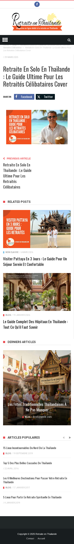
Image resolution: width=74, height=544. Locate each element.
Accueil (41, 538)
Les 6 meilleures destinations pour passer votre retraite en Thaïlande (35, 480)
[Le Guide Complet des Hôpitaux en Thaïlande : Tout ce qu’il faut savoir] (37, 292)
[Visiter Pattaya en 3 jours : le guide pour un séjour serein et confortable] (37, 229)
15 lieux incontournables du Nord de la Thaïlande (29, 448)
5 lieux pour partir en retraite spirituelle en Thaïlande (32, 497)
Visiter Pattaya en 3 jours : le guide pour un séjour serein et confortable (35, 261)
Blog (8, 315)
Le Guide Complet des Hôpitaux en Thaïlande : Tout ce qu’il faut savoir (35, 324)
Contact (30, 538)
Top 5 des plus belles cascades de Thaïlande (27, 463)
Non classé (12, 252)
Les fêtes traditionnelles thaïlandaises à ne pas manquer (37, 406)
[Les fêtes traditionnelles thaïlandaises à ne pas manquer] (37, 387)
